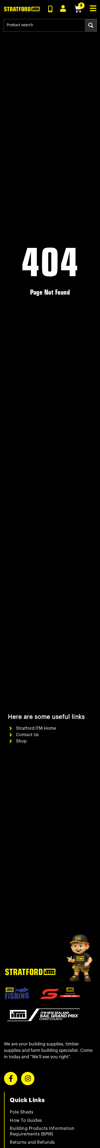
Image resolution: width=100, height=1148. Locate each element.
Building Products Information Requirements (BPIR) (42, 1131)
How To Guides (26, 1120)
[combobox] (44, 25)
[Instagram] (27, 1078)
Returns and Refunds (32, 1142)
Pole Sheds (21, 1112)
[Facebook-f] (10, 1078)
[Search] (91, 25)
